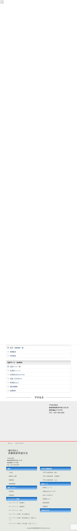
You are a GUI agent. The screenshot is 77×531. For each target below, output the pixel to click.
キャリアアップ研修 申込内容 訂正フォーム (22, 523)
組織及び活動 (13, 476)
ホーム (10, 443)
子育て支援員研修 (46, 468)
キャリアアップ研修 (13, 499)
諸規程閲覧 (12, 484)
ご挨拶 (11, 472)
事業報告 (11, 480)
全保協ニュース (47, 487)
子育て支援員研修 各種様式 (51, 476)
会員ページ (44, 484)
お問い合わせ (45, 510)
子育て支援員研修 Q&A (50, 480)
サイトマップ (19, 443)
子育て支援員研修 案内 (50, 472)
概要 (9, 468)
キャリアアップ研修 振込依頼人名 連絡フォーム (22, 519)
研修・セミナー (12, 487)
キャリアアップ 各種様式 (17, 506)
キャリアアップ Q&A (15, 510)
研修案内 (11, 491)
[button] (39, 348)
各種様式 (45, 506)
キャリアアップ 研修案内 (17, 503)
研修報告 (11, 495)
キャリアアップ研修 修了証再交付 (19, 514)
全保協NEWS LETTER (49, 491)
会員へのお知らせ (48, 495)
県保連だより (46, 499)
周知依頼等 (46, 503)
